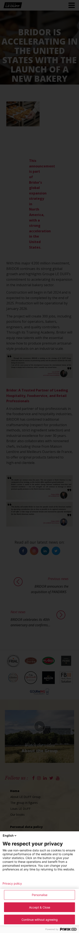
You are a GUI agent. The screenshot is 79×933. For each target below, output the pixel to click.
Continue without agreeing (39, 919)
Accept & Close (39, 907)
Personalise (39, 895)
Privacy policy (12, 883)
